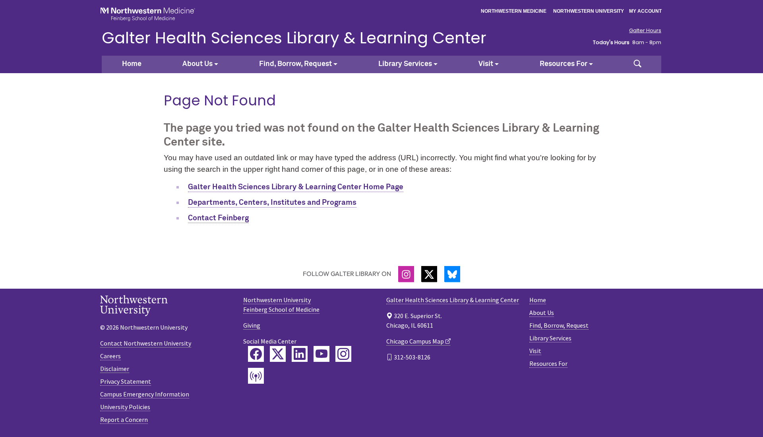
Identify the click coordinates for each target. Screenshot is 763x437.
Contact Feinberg (218, 218)
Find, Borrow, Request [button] (295, 64)
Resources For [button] (563, 64)
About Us (541, 313)
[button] (637, 64)
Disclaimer (114, 369)
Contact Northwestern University (145, 343)
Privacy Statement (125, 381)
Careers (110, 356)
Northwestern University (588, 11)
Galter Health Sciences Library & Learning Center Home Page (295, 187)
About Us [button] (197, 64)
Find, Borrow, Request (559, 325)
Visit (535, 351)
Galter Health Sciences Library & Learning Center (294, 38)
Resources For (548, 363)
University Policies (125, 407)
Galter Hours (645, 30)
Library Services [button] (405, 64)
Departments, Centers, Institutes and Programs (272, 202)
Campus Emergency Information (144, 394)
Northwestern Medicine (513, 11)
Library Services (550, 338)
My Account (645, 11)
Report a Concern (124, 419)
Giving (251, 325)
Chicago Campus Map (415, 341)
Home (131, 64)
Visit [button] (485, 64)
